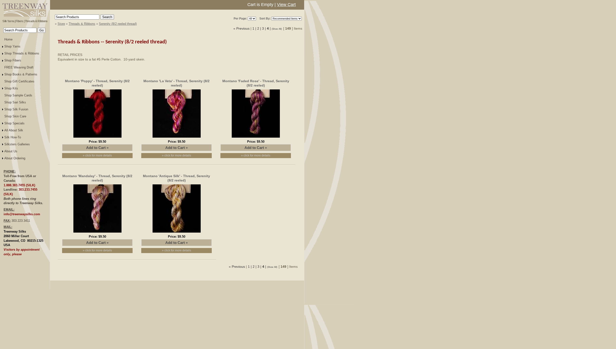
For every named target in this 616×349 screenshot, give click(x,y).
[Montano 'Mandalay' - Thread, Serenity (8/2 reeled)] (97, 233)
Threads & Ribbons (82, 24)
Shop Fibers (12, 60)
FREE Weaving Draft (18, 67)
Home (8, 39)
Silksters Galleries (17, 144)
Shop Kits (11, 88)
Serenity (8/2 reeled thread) (118, 24)
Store (61, 24)
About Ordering (14, 158)
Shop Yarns (12, 46)
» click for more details (97, 155)
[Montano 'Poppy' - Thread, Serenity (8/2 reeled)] (97, 138)
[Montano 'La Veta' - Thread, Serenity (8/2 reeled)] (177, 138)
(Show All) (277, 29)
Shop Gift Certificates (19, 81)
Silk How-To (12, 137)
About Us (10, 151)
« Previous (241, 28)
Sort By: (265, 18)
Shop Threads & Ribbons (21, 53)
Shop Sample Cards (18, 95)
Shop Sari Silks (15, 102)
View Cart (286, 4)
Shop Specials (14, 123)
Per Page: (240, 18)
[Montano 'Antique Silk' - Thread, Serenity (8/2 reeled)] (177, 233)
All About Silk (13, 130)
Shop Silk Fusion (16, 109)
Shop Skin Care (15, 116)
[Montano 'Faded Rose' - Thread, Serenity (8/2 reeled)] (256, 138)
